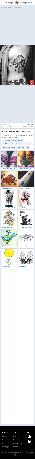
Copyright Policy (18, 443)
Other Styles (18, 7)
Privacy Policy (17, 440)
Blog (14, 436)
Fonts (30, 3)
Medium (20, 140)
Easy (28, 147)
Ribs (18, 147)
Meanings (23, 3)
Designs (11, 3)
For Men (4, 436)
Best (3, 443)
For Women (6, 144)
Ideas (5, 3)
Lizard (29, 144)
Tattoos (3, 7)
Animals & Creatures (18, 144)
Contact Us (16, 447)
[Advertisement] (17, 26)
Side (13, 147)
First (23, 147)
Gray (14, 140)
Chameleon (6, 147)
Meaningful (6, 447)
